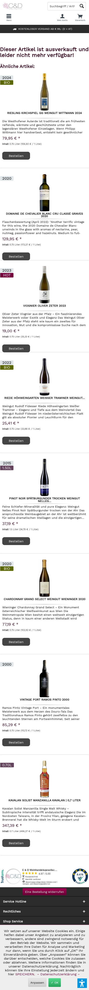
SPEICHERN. (25, 974)
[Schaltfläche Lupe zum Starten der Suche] (82, 6)
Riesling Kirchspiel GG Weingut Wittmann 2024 (44, 113)
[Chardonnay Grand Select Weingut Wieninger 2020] (44, 578)
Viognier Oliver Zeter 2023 (44, 305)
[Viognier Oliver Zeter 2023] (44, 284)
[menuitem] (80, 17)
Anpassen (37, 982)
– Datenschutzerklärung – (58, 974)
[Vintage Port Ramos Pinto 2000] (44, 678)
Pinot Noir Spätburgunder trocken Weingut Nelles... (44, 499)
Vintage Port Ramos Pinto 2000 (44, 699)
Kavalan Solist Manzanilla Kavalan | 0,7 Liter (44, 800)
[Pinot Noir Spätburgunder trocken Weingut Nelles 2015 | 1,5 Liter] (44, 477)
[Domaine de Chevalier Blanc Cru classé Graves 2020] (44, 192)
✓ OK (54, 982)
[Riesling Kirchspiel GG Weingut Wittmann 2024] (44, 92)
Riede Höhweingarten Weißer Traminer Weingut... (44, 398)
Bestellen (16, 256)
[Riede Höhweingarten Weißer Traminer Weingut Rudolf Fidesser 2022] (44, 377)
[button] (82, 983)
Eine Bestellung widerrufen (44, 891)
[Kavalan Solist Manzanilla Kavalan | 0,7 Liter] (44, 779)
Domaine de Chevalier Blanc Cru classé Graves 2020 (44, 214)
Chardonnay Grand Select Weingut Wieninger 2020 (44, 599)
